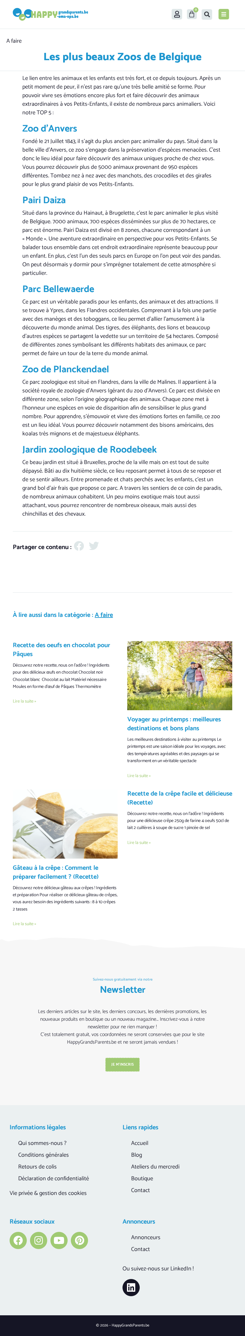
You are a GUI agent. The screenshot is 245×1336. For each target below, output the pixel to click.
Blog (136, 1155)
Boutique (142, 1178)
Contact (140, 1190)
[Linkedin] (131, 1287)
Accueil (139, 1143)
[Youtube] (59, 1240)
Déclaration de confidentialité (53, 1178)
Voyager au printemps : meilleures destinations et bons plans (174, 724)
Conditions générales (43, 1155)
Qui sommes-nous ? (42, 1143)
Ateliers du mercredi (155, 1167)
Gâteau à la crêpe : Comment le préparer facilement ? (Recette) (56, 872)
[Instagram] (38, 1240)
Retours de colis (37, 1167)
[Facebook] (18, 1240)
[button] (207, 14)
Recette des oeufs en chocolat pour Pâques (61, 650)
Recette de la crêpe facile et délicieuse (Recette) (179, 798)
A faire (14, 41)
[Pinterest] (79, 1240)
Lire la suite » (24, 701)
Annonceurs (145, 1237)
